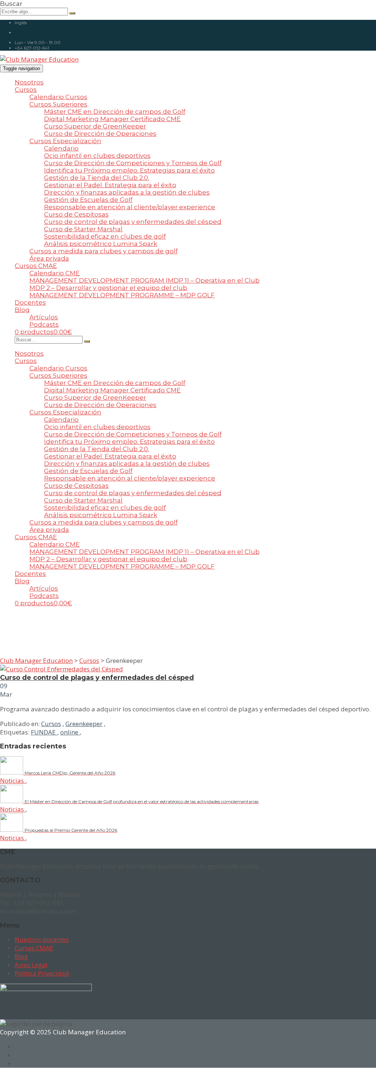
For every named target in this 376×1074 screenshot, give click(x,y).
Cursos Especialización (65, 141)
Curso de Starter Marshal (83, 229)
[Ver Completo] (61, 669)
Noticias (12, 780)
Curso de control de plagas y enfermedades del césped (132, 221)
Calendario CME (54, 273)
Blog (22, 309)
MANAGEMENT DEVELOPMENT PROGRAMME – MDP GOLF (122, 295)
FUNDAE (44, 732)
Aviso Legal (31, 965)
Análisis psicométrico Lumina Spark (100, 243)
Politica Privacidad (42, 973)
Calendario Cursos (58, 97)
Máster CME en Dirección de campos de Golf (114, 111)
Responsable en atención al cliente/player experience (129, 207)
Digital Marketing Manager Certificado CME (112, 119)
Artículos (43, 317)
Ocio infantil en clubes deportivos (97, 155)
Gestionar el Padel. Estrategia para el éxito (110, 185)
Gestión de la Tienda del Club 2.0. (96, 177)
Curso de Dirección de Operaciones (100, 133)
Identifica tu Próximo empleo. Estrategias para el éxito (129, 170)
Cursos (26, 89)
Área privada (49, 258)
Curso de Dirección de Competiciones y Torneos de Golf (133, 163)
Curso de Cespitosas (76, 214)
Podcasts (44, 324)
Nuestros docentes (42, 939)
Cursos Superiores (58, 104)
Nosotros (29, 82)
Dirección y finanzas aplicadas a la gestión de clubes (127, 192)
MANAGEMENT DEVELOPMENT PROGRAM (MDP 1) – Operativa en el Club (144, 280)
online (70, 732)
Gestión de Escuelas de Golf (88, 199)
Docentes (30, 302)
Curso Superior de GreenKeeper (95, 126)
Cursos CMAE (36, 265)
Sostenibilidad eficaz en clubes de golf (105, 236)
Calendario (61, 148)
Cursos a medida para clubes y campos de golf (103, 251)
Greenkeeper (83, 723)
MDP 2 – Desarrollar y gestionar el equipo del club (108, 287)
